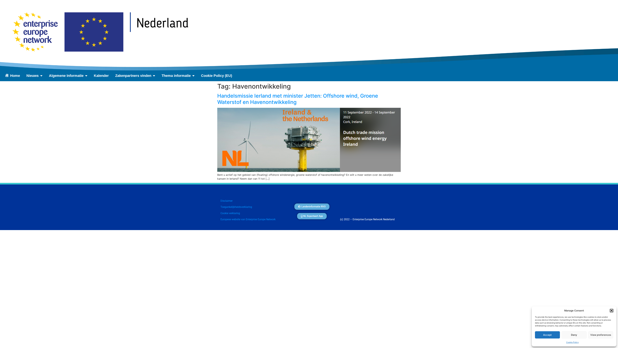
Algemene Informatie (66, 76)
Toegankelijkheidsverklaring (236, 206)
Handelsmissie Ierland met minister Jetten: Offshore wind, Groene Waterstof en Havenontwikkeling (297, 99)
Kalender (101, 76)
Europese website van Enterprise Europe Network (248, 219)
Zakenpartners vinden (133, 76)
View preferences (600, 334)
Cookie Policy (572, 342)
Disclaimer (226, 200)
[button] (611, 310)
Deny (574, 334)
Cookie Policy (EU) (216, 76)
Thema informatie (176, 76)
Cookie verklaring (230, 213)
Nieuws (32, 76)
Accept (547, 334)
